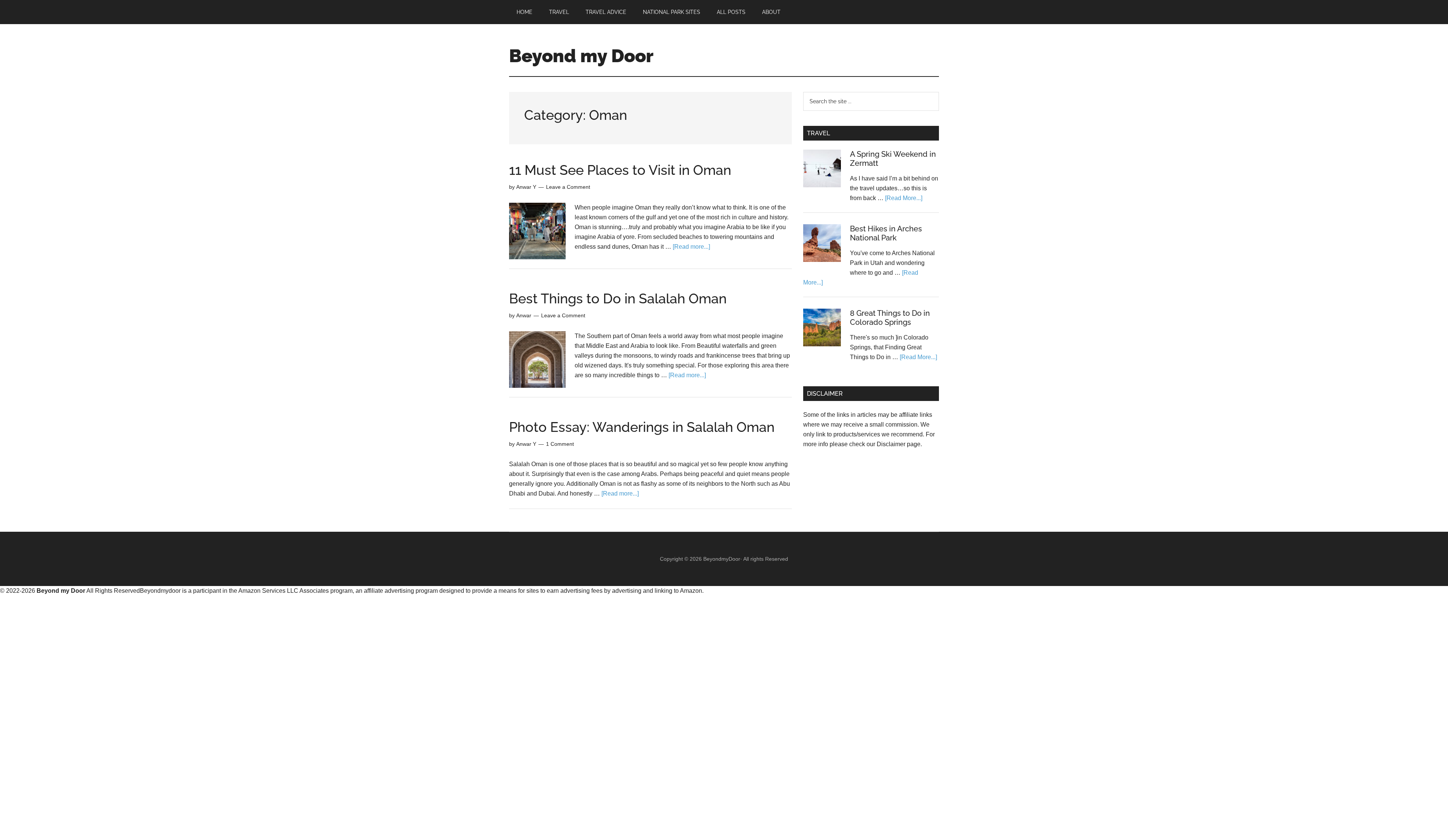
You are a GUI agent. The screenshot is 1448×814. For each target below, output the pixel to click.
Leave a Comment (568, 187)
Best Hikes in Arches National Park (886, 233)
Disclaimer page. (899, 444)
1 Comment (560, 444)
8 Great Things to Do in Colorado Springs (890, 318)
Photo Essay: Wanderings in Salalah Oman (642, 427)
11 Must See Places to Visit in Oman (620, 170)
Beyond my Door (581, 55)
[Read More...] (903, 198)
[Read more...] (691, 246)
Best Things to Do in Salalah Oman (618, 298)
